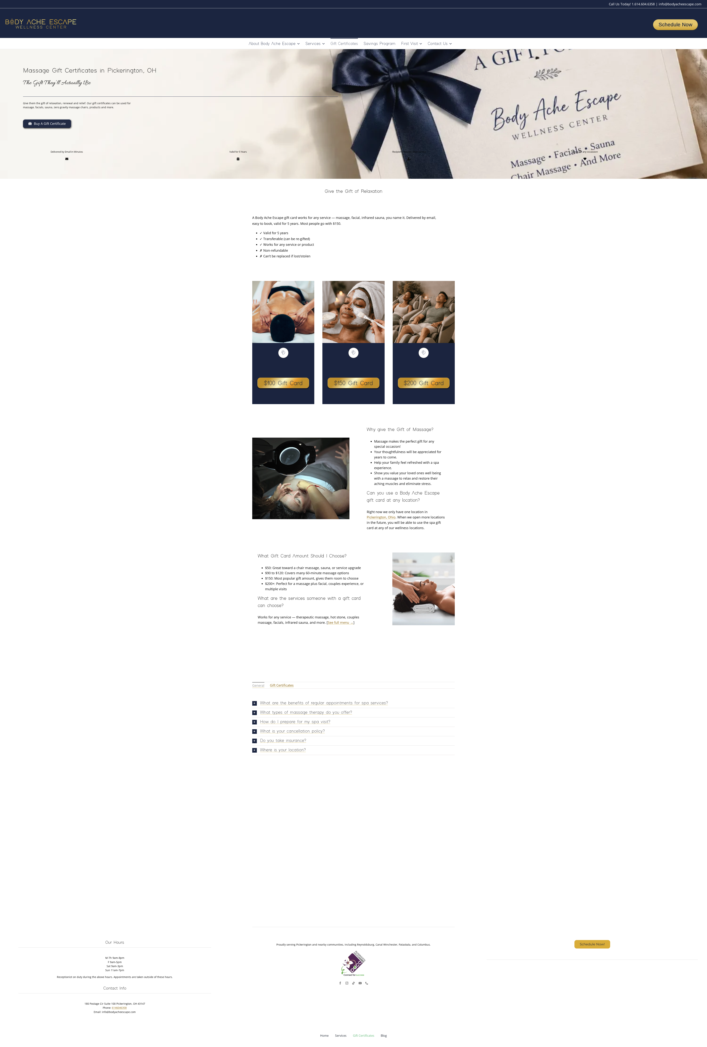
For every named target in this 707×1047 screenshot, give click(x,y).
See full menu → (340, 622)
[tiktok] (353, 983)
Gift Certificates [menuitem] (282, 685)
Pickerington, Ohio (381, 517)
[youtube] (360, 983)
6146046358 (119, 1007)
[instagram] (346, 983)
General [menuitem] (258, 685)
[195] (283, 365)
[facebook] (340, 983)
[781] (424, 365)
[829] (353, 365)
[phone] (366, 983)
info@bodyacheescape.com (680, 4)
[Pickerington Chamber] (353, 951)
